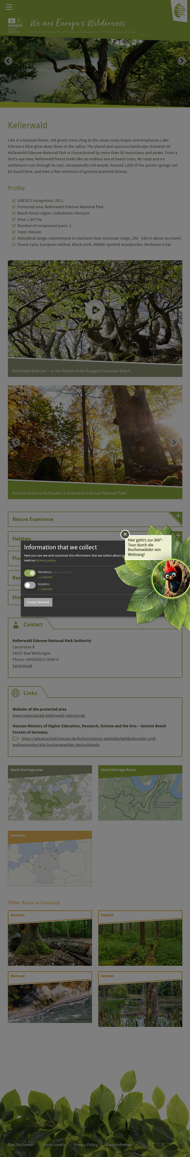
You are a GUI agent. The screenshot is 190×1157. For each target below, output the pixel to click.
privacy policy (46, 560)
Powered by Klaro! (154, 611)
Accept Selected (38, 602)
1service (45, 577)
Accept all (154, 602)
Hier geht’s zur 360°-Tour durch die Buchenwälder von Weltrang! (145, 547)
